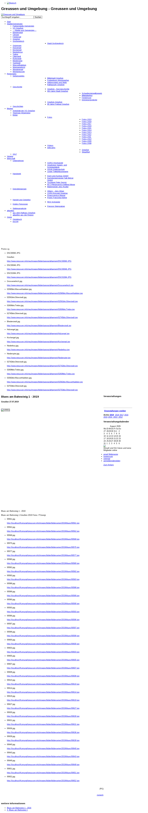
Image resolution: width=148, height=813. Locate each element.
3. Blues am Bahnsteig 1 (17, 810)
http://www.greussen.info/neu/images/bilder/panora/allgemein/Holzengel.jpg (38, 333)
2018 (117, 415)
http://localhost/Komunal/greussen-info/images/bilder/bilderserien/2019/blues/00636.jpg (43, 732)
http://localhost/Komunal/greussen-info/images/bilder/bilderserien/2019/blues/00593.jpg (43, 612)
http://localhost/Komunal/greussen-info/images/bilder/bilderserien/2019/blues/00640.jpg (43, 748)
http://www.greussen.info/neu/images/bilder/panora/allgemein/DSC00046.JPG (39, 269)
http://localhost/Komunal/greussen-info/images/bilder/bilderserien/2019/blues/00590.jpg (43, 603)
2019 (112, 415)
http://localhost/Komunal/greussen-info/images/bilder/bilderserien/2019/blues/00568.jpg (43, 539)
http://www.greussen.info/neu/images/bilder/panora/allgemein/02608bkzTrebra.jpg (41, 374)
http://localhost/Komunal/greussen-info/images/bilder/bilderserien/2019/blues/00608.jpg (43, 676)
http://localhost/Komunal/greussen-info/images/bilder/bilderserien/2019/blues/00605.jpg (43, 660)
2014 (110, 417)
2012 (120, 417)
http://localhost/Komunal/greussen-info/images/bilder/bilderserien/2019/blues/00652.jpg (43, 781)
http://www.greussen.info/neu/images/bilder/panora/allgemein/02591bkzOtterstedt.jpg (42, 301)
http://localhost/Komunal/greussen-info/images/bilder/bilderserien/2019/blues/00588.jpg (43, 587)
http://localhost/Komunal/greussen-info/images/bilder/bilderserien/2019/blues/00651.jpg (43, 773)
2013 (115, 417)
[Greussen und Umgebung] (13, 14)
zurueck (100, 795)
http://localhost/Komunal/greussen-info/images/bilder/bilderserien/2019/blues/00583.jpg (43, 579)
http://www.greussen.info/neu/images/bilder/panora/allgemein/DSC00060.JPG (39, 261)
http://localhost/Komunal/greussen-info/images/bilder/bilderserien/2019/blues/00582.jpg (43, 571)
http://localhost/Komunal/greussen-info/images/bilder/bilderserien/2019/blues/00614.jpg (43, 692)
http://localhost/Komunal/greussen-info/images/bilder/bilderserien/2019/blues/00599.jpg (43, 636)
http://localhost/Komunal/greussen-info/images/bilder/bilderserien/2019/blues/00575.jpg (43, 547)
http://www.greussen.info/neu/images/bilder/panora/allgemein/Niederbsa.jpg (38, 350)
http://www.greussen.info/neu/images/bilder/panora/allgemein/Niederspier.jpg (38, 358)
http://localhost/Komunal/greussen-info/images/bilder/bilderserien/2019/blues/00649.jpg (43, 764)
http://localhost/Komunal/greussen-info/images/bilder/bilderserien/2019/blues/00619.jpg (43, 700)
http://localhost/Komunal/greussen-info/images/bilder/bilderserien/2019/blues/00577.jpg (43, 555)
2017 (122, 415)
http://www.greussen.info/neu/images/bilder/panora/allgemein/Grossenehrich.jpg (40, 285)
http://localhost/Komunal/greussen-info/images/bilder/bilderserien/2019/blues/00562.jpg (43, 531)
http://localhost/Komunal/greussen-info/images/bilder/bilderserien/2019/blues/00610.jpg (43, 684)
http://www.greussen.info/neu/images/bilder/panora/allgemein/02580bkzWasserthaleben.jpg (45, 293)
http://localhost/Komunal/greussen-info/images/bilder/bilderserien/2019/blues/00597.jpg (43, 628)
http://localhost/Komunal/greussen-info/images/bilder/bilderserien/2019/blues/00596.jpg (43, 620)
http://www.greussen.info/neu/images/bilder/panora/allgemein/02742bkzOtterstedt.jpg (42, 366)
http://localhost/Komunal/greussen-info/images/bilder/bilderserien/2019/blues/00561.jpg (43, 523)
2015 (105, 417)
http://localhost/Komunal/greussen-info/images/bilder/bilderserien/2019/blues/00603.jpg (43, 652)
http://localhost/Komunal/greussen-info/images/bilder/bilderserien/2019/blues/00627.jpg (43, 708)
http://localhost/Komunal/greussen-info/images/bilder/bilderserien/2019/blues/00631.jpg (43, 724)
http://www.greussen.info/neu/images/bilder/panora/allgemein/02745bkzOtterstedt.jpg (42, 317)
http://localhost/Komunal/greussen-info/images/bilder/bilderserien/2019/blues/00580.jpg (43, 563)
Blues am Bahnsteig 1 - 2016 (19, 808)
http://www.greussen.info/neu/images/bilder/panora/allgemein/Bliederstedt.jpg (39, 325)
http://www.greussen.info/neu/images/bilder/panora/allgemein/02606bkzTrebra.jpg (41, 309)
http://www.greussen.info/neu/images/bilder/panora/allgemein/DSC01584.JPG (39, 277)
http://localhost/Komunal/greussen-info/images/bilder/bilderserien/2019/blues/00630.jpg (43, 716)
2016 (126, 415)
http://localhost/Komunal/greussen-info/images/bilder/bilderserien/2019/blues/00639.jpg (43, 740)
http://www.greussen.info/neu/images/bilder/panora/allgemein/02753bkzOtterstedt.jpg (42, 390)
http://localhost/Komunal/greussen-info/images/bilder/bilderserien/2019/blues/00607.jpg (43, 668)
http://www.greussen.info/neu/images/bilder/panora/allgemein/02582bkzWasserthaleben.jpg (45, 382)
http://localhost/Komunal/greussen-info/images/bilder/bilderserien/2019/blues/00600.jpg (43, 644)
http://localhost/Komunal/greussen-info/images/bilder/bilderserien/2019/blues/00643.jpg (43, 756)
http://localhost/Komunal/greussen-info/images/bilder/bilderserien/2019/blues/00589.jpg (43, 596)
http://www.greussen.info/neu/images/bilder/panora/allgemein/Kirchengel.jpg (38, 342)
